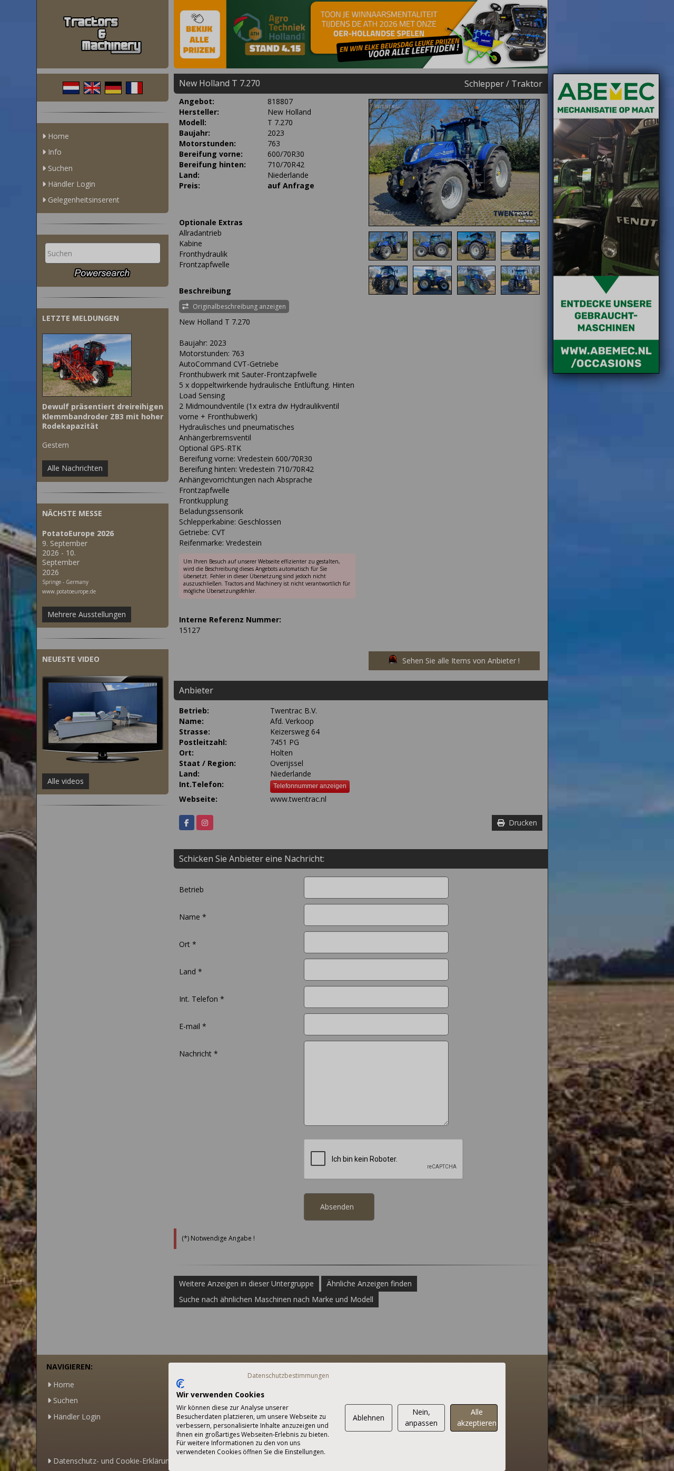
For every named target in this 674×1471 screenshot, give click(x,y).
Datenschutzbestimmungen (288, 1375)
